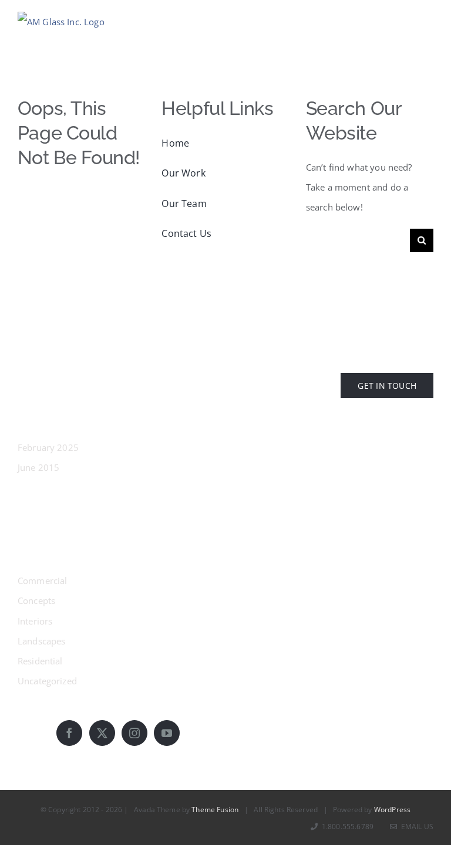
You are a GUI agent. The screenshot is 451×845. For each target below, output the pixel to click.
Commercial (43, 580)
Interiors (35, 621)
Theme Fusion (214, 810)
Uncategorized (47, 681)
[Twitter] (102, 733)
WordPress (392, 810)
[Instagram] (134, 733)
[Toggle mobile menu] (427, 19)
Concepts (36, 600)
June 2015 (38, 467)
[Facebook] (69, 733)
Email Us (415, 827)
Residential (40, 661)
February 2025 (48, 447)
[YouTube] (167, 733)
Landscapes (42, 641)
